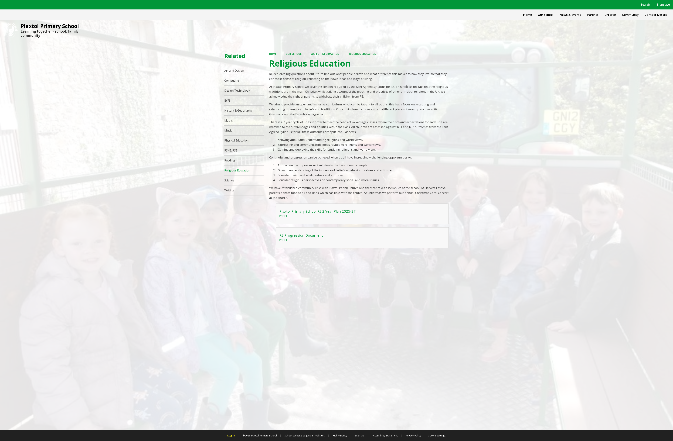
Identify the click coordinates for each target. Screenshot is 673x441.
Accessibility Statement (385, 435)
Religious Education (362, 54)
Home (273, 54)
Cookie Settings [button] (437, 435)
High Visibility (339, 435)
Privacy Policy (413, 435)
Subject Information (325, 54)
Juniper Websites (315, 435)
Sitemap (359, 435)
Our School (294, 54)
